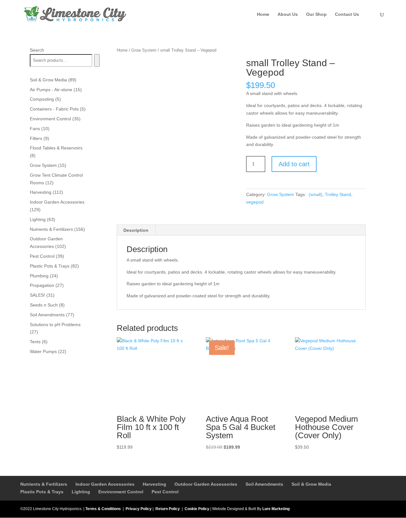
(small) (314, 194)
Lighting (81, 491)
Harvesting (154, 484)
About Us (288, 14)
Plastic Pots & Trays (41, 491)
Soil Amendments (264, 484)
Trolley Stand (338, 194)
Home (263, 14)
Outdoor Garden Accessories (205, 484)
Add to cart (294, 164)
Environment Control (120, 491)
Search (37, 50)
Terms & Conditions (103, 509)
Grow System (143, 50)
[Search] (97, 60)
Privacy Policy (139, 509)
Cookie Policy (197, 509)
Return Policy (167, 509)
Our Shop (316, 14)
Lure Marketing (276, 509)
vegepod (255, 202)
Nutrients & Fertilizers (43, 484)
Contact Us (347, 14)
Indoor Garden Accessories (104, 484)
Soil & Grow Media (311, 484)
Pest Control (165, 491)
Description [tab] (135, 230)
